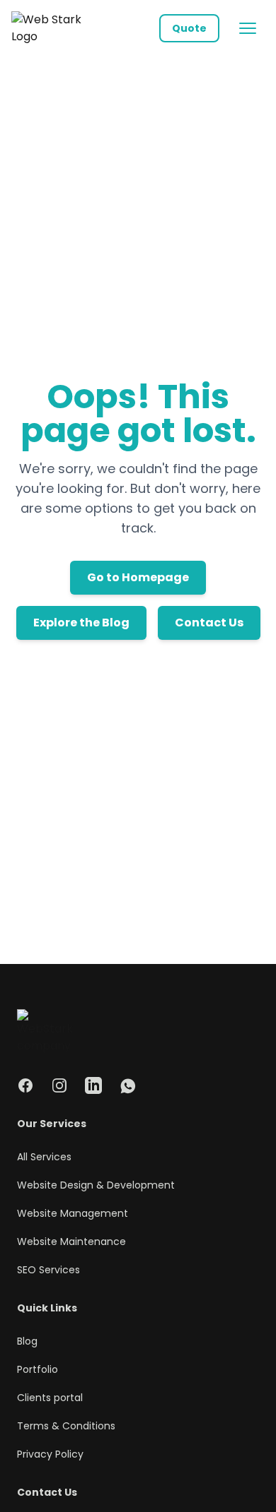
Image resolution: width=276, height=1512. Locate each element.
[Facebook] (25, 1085)
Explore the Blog (81, 622)
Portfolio (37, 1369)
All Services (44, 1157)
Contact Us (209, 622)
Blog (27, 1341)
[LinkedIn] (93, 1085)
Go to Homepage (138, 577)
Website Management (72, 1213)
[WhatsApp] (127, 1085)
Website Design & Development (96, 1185)
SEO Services (48, 1270)
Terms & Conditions (66, 1426)
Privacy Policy (50, 1454)
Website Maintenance (71, 1241)
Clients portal (50, 1398)
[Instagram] (59, 1085)
